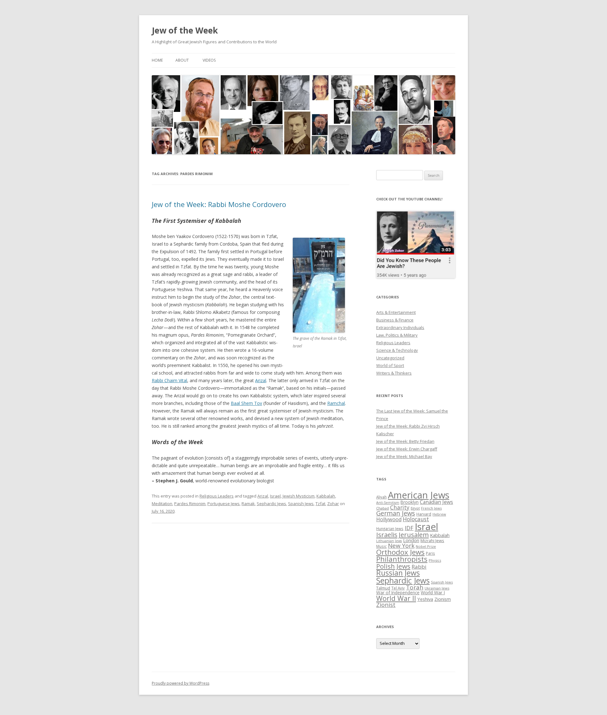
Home (157, 60)
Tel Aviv (398, 587)
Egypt (415, 508)
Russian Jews (398, 573)
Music (381, 546)
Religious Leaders (216, 496)
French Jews (431, 508)
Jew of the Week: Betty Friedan (405, 441)
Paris (430, 553)
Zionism (442, 599)
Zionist (385, 605)
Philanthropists (401, 559)
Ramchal (336, 403)
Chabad (382, 508)
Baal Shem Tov (246, 403)
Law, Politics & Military (397, 335)
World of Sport (390, 365)
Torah (414, 587)
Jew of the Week (185, 30)
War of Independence (398, 593)
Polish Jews (393, 566)
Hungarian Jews (389, 528)
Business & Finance (395, 320)
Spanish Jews (301, 503)
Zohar (333, 503)
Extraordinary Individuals (400, 327)
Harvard (423, 514)
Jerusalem (414, 534)
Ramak (248, 503)
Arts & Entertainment (396, 312)
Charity (399, 507)
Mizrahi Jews (432, 540)
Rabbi (419, 566)
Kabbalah (325, 496)
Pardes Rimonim (189, 503)
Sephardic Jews (271, 503)
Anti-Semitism (387, 502)
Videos (209, 60)
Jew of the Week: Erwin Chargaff (406, 449)
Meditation (162, 503)
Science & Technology (397, 350)
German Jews (395, 513)
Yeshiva (425, 599)
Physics (435, 560)
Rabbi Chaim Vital (169, 380)
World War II (396, 598)
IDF (409, 528)
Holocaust (416, 519)
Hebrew (439, 514)
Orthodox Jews (400, 552)
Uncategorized (390, 358)
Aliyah (381, 496)
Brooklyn (410, 502)
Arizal (260, 380)
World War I (433, 593)
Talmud (383, 588)
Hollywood (389, 519)
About (182, 60)
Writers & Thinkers (394, 373)
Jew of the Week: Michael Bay (404, 456)
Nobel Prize (426, 546)
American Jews (418, 495)
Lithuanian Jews (389, 541)
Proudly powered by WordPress (180, 683)
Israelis (386, 534)
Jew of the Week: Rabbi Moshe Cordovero (219, 204)
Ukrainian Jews (437, 588)
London (411, 540)
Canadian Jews (436, 501)
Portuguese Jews (223, 503)
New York (401, 545)
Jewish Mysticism (299, 496)
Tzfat (320, 503)
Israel (275, 496)
